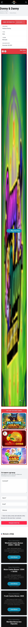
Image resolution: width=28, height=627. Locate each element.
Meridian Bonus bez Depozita (14, 623)
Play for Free (15, 231)
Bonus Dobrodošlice (14, 541)
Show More (19, 22)
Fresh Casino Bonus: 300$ (14, 596)
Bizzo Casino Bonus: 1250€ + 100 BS (14, 570)
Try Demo (14, 421)
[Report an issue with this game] (3, 51)
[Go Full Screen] (5, 51)
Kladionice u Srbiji (4, 13)
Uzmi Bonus (14, 557)
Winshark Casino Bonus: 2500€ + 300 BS (14, 544)
